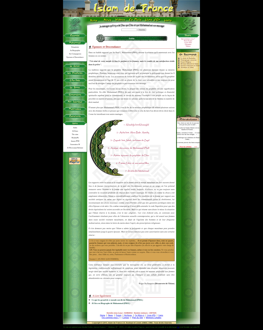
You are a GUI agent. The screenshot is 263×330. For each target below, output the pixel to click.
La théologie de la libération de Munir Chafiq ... (188, 138)
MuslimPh (75, 138)
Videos (120, 21)
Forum (118, 315)
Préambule (75, 47)
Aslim (75, 128)
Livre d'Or (152, 21)
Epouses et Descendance (75, 57)
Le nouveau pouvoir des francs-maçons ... (188, 143)
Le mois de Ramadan (188, 58)
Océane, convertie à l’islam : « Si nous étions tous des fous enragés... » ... (188, 133)
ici (178, 327)
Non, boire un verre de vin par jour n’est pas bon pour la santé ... (188, 123)
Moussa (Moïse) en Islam (189, 64)
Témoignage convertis (188, 60)
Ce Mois (135, 21)
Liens (168, 21)
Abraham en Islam (187, 67)
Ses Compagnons (75, 54)
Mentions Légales (153, 317)
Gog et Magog (186, 62)
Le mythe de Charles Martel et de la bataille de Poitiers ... (188, 128)
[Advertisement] (188, 91)
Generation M (75, 144)
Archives (128, 315)
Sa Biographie (75, 50)
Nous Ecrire (188, 41)
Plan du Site (137, 317)
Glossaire (188, 44)
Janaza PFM (75, 141)
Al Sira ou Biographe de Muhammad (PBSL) (111, 303)
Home (94, 21)
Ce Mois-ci (139, 315)
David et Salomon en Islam (190, 65)
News (108, 21)
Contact (125, 317)
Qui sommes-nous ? (188, 39)
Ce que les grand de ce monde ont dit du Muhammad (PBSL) (117, 300)
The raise (75, 134)
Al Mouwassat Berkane (75, 148)
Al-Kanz (75, 131)
